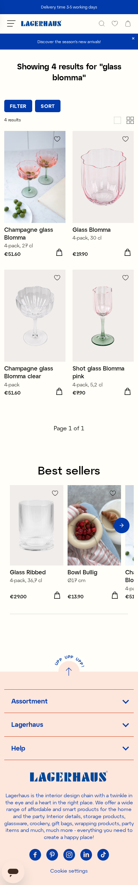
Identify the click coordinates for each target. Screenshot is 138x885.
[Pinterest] (52, 854)
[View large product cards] (117, 120)
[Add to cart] (59, 252)
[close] (133, 38)
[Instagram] (69, 854)
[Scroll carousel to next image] (122, 525)
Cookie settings (69, 871)
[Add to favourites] (57, 139)
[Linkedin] (86, 854)
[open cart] (128, 24)
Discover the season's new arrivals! (69, 41)
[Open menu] (11, 23)
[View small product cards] (130, 120)
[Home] (41, 23)
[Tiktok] (103, 854)
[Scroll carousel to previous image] (16, 525)
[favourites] (115, 24)
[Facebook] (35, 854)
